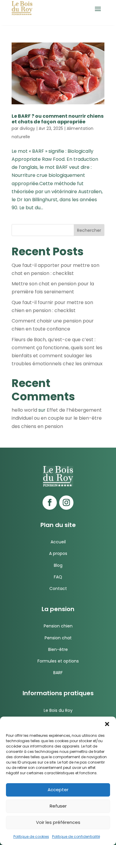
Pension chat (58, 638)
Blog (58, 565)
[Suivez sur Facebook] (50, 502)
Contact (58, 588)
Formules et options (58, 661)
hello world (24, 410)
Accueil (58, 542)
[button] (107, 724)
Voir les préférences (58, 822)
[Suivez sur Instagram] (66, 502)
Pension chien (58, 626)
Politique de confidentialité (76, 836)
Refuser (58, 806)
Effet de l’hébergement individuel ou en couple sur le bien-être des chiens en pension (57, 418)
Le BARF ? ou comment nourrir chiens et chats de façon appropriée (58, 119)
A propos (58, 553)
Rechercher (89, 230)
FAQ (58, 577)
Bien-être (58, 649)
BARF (58, 673)
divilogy (27, 128)
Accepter (58, 789)
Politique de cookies (31, 836)
